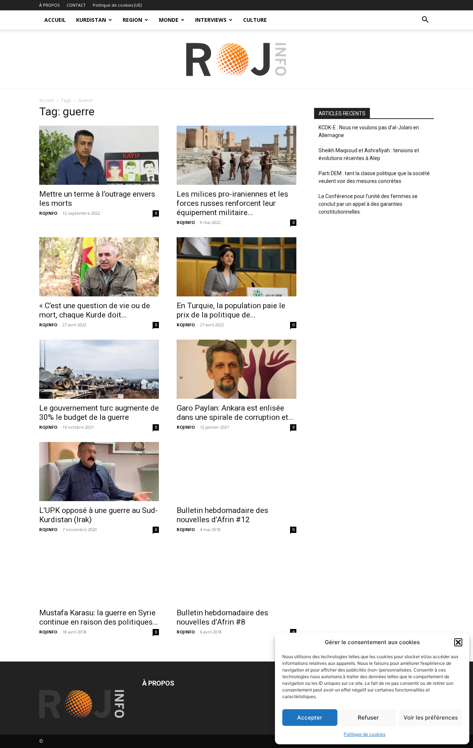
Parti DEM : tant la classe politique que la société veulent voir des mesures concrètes (374, 177)
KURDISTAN (91, 19)
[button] (458, 642)
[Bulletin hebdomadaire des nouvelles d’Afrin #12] (236, 471)
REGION (132, 19)
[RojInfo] (236, 59)
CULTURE (255, 19)
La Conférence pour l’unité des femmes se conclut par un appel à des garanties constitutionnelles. (368, 204)
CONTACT (76, 5)
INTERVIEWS (211, 19)
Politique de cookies (364, 734)
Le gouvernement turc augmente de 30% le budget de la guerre (99, 413)
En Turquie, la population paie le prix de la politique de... (231, 310)
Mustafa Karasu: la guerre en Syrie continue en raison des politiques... (98, 617)
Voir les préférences (431, 717)
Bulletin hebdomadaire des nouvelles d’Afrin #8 (222, 617)
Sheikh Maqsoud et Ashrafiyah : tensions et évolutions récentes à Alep (369, 154)
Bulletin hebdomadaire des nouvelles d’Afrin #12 (222, 515)
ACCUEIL (55, 19)
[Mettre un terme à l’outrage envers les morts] (99, 155)
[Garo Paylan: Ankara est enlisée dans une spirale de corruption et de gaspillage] (236, 369)
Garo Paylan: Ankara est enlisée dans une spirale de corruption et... (235, 413)
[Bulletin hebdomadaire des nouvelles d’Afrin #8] (236, 574)
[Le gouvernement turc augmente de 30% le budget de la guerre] (99, 369)
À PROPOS (49, 5)
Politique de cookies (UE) (117, 5)
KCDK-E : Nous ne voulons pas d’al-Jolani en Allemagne (369, 131)
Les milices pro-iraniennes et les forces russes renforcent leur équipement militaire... (232, 203)
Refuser (368, 717)
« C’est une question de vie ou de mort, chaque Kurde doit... (94, 310)
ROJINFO (48, 213)
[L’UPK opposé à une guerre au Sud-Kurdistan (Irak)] (99, 471)
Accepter (309, 717)
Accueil (46, 100)
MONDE (168, 19)
